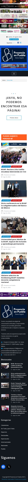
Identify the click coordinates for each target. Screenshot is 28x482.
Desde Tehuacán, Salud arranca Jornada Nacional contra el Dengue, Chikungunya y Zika (19, 385)
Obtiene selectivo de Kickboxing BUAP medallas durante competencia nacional (12, 278)
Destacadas (4, 435)
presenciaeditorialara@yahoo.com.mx (11, 350)
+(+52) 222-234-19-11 (10, 355)
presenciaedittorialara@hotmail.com (11, 353)
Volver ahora (14, 118)
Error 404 (9, 80)
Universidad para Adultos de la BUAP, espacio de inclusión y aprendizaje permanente (13, 241)
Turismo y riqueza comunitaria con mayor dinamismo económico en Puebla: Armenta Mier (19, 397)
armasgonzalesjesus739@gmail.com (13, 348)
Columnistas (5, 425)
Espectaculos (5, 439)
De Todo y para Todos (7, 428)
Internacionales (6, 442)
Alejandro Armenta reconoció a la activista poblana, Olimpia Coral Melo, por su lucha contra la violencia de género (19, 409)
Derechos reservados (8, 479)
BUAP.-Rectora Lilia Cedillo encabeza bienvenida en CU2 (13, 170)
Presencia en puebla (20, 479)
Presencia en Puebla (9, 175)
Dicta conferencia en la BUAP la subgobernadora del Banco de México (14, 205)
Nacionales (4, 445)
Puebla (3, 449)
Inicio (3, 80)
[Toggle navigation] (14, 73)
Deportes (4, 432)
